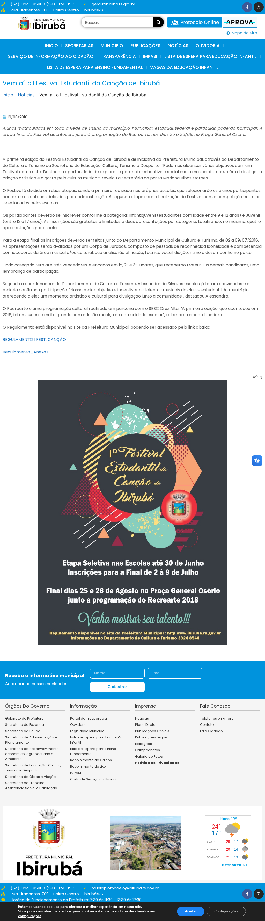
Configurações (226, 911)
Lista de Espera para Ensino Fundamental (95, 67)
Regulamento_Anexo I (25, 352)
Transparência (118, 56)
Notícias (26, 94)
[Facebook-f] (247, 7)
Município (112, 45)
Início (8, 94)
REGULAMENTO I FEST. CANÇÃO (34, 340)
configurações (29, 916)
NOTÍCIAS (178, 45)
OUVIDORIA (208, 45)
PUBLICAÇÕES (145, 45)
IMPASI (150, 56)
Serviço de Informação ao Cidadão (50, 56)
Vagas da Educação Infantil (184, 67)
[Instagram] (259, 7)
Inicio (51, 45)
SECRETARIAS (79, 45)
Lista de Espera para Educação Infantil (210, 56)
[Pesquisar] (158, 22)
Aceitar (191, 911)
